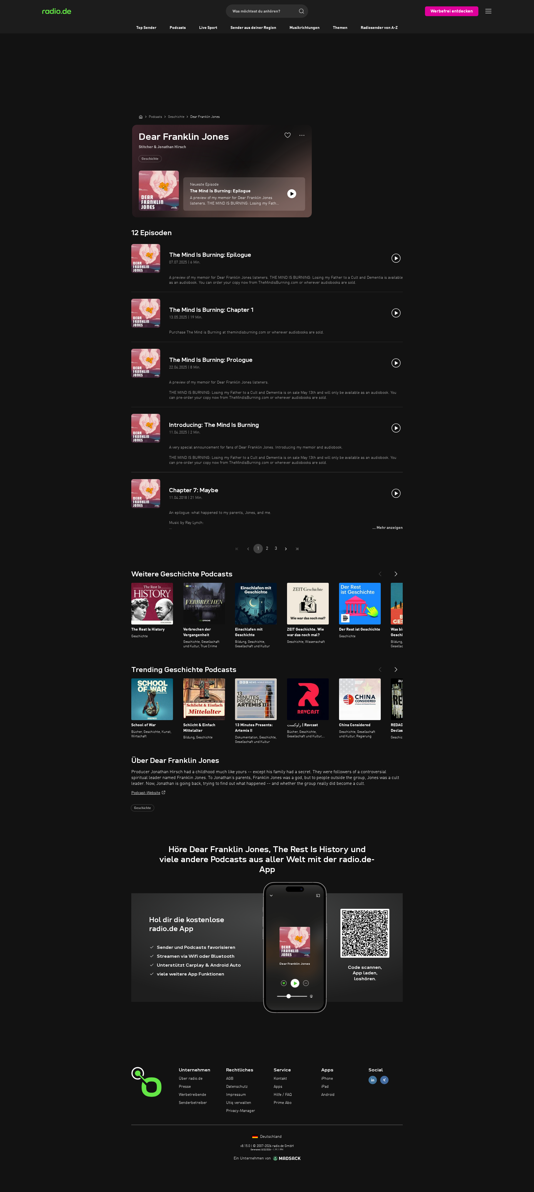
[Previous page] (248, 548)
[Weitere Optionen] (302, 135)
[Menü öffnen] (488, 11)
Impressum (236, 1095)
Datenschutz (237, 1087)
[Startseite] (141, 117)
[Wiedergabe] (291, 193)
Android (328, 1095)
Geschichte (150, 159)
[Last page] (297, 548)
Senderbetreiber (193, 1103)
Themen (340, 28)
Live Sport (208, 28)
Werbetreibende (192, 1095)
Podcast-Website (145, 793)
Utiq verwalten (238, 1103)
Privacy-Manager (240, 1111)
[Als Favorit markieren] (287, 135)
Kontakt (280, 1079)
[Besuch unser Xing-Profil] (384, 1080)
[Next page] (285, 548)
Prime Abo (282, 1103)
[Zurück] (380, 571)
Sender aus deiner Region (253, 28)
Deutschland (270, 1137)
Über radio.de (190, 1079)
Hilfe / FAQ (283, 1095)
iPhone (327, 1079)
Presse (185, 1087)
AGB (229, 1079)
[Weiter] (396, 571)
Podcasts (178, 28)
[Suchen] (301, 11)
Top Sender (146, 28)
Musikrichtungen (305, 28)
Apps (278, 1087)
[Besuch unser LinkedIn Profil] (372, 1080)
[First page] (237, 548)
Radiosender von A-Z (379, 28)
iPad (325, 1087)
